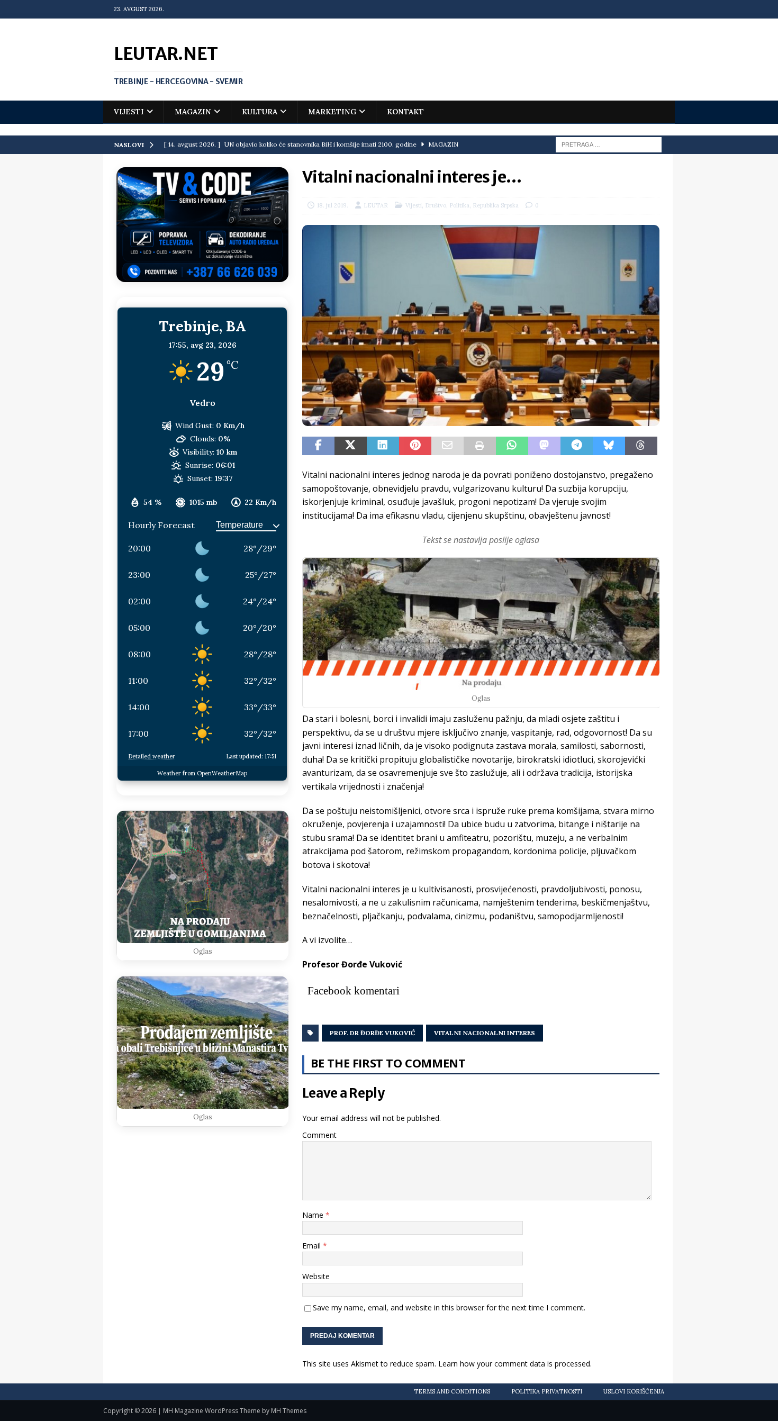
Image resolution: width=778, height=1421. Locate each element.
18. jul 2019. (332, 205)
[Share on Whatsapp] (512, 446)
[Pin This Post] (415, 446)
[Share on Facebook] (318, 446)
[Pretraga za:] (609, 144)
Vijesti (129, 111)
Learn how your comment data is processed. (515, 1364)
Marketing (332, 111)
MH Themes (288, 1410)
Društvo (435, 205)
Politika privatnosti (546, 1391)
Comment (319, 1135)
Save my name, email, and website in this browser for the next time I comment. (449, 1307)
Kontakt (405, 111)
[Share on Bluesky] (609, 446)
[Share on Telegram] (576, 446)
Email (312, 1246)
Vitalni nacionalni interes (484, 1033)
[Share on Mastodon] (544, 446)
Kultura (259, 111)
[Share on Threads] (641, 446)
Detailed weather (151, 756)
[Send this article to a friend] (447, 446)
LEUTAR (376, 205)
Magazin (193, 111)
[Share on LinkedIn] (383, 446)
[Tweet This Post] (350, 446)
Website (316, 1276)
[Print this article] (480, 446)
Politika (459, 205)
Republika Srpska (496, 205)
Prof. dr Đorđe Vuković (372, 1033)
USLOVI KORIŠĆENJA (633, 1391)
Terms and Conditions (452, 1391)
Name (313, 1215)
